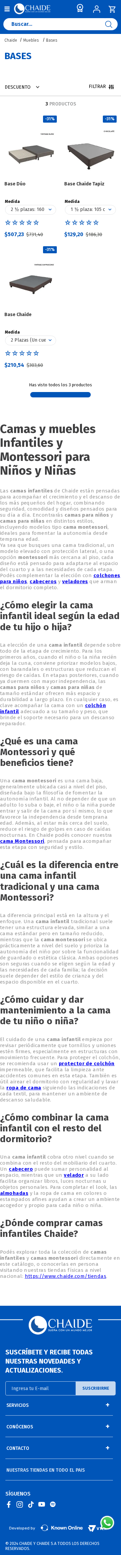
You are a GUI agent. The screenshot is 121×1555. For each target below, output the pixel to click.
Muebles (31, 40)
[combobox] (60, 26)
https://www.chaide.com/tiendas (66, 1276)
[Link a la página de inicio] (11, 40)
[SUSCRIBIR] (96, 1388)
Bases (51, 40)
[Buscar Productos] (111, 24)
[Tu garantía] (79, 9)
